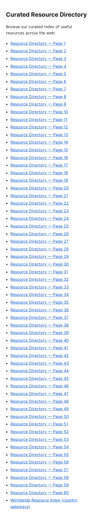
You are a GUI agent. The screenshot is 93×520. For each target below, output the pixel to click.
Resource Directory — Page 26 (39, 233)
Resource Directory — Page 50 (39, 416)
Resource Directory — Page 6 (38, 81)
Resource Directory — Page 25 (39, 226)
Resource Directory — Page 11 (38, 119)
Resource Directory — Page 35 (39, 302)
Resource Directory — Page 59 (39, 484)
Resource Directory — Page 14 (39, 142)
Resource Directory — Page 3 (38, 58)
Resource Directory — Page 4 (38, 66)
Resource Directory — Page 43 (39, 363)
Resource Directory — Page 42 (39, 355)
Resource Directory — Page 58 (39, 477)
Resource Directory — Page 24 (39, 218)
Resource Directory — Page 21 (39, 195)
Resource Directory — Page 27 (39, 241)
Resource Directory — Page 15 (39, 149)
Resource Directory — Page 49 (39, 408)
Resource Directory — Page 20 (39, 187)
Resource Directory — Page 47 (39, 393)
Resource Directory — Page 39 (39, 332)
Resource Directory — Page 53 (39, 439)
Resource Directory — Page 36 (39, 309)
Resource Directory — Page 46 (39, 385)
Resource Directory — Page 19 (39, 180)
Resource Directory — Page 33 (39, 287)
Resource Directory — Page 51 (39, 423)
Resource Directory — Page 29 (39, 256)
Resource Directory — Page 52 (39, 431)
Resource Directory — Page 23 (39, 210)
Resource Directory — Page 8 (38, 96)
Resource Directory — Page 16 (39, 157)
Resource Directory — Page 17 (39, 165)
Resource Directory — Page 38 (39, 325)
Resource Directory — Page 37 (39, 317)
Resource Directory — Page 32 (39, 279)
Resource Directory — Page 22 (39, 203)
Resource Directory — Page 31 (39, 271)
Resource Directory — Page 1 (37, 43)
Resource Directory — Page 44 (39, 370)
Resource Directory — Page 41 (39, 347)
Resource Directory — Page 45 (39, 378)
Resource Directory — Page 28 (39, 248)
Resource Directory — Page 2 (38, 50)
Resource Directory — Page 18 (39, 172)
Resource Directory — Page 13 (39, 134)
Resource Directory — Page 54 (39, 446)
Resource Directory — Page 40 (39, 340)
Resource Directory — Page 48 (39, 401)
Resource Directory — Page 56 (39, 462)
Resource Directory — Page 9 (38, 104)
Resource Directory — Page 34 (39, 294)
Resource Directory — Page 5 (38, 73)
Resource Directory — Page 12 (39, 126)
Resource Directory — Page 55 (39, 454)
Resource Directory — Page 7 (38, 88)
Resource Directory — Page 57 (39, 469)
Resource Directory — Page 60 (39, 492)
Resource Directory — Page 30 (39, 264)
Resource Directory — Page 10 (39, 111)
